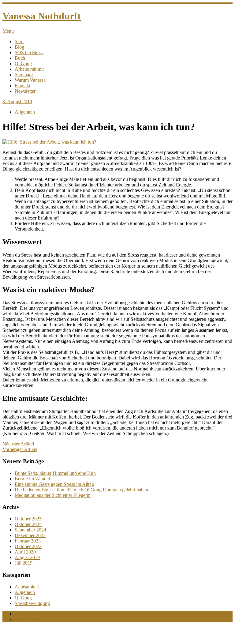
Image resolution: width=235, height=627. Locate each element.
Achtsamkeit (27, 586)
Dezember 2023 (30, 535)
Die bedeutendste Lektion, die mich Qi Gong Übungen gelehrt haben (81, 489)
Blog (19, 47)
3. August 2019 (17, 101)
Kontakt (22, 85)
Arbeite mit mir (29, 69)
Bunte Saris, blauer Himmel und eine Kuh (55, 473)
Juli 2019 (23, 562)
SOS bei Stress (29, 52)
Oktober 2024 (28, 524)
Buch (20, 58)
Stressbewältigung (32, 603)
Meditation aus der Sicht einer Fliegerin (53, 495)
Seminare (24, 74)
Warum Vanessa (30, 80)
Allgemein (25, 112)
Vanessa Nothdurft (41, 15)
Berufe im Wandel (32, 478)
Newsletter (25, 91)
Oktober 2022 (28, 546)
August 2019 (27, 557)
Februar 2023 (28, 540)
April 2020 (25, 551)
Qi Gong (23, 63)
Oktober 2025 (28, 518)
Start (19, 41)
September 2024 (30, 529)
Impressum (25, 613)
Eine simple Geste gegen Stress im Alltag (54, 484)
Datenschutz (27, 619)
